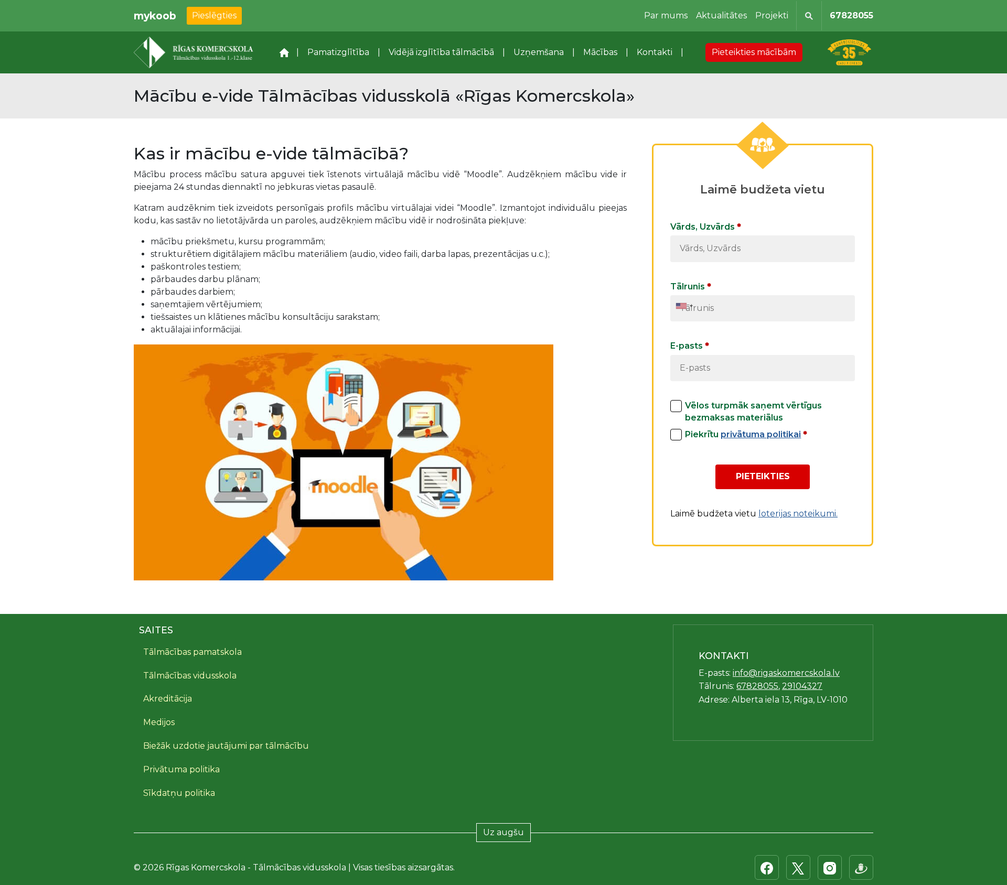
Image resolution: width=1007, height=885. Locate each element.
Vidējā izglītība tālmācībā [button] (441, 52)
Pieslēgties (214, 15)
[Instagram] (830, 867)
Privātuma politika (181, 769)
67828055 (851, 15)
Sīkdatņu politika (179, 793)
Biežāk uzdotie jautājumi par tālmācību (226, 746)
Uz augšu (503, 832)
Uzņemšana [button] (538, 52)
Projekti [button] (771, 15)
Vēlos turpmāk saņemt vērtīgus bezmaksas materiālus (753, 411)
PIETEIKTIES (763, 476)
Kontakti (654, 52)
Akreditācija (167, 699)
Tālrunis (690, 287)
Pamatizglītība (338, 52)
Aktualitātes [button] (721, 15)
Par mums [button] (666, 15)
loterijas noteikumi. (798, 514)
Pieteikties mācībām (754, 52)
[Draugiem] (861, 867)
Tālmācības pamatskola (192, 652)
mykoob (155, 15)
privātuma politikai (761, 434)
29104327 (802, 686)
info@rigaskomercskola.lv (786, 673)
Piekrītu (746, 434)
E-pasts (689, 346)
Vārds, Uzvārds (705, 227)
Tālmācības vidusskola (190, 676)
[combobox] (684, 306)
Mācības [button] (600, 52)
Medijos (159, 722)
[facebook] (767, 867)
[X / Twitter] (798, 867)
